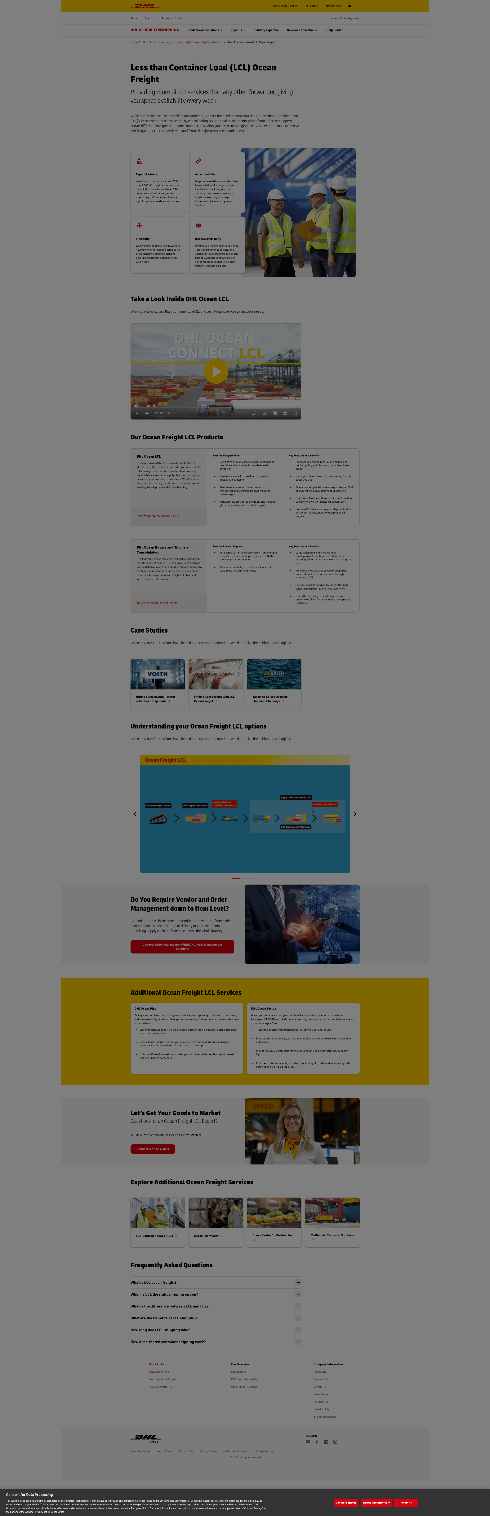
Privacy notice (42, 1512)
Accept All (406, 1503)
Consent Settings (346, 1503)
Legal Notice (57, 1512)
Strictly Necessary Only (376, 1503)
